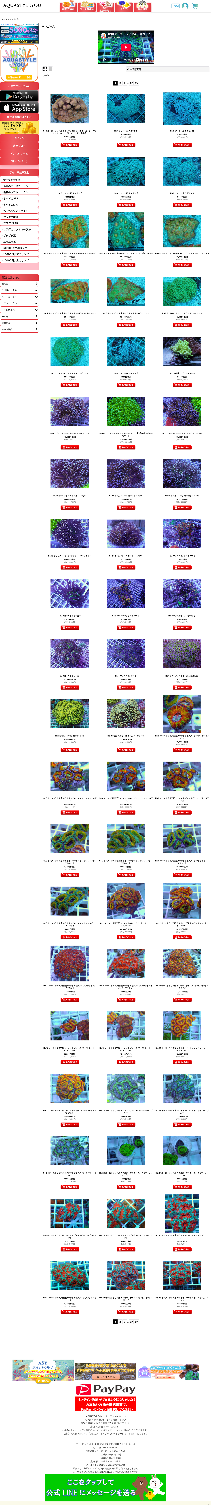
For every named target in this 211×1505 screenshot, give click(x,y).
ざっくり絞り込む (19, 172)
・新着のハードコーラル (14, 186)
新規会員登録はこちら (19, 116)
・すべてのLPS (9, 204)
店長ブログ (19, 145)
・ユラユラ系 (8, 241)
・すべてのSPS (9, 198)
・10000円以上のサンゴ (15, 260)
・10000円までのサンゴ (15, 254)
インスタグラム (19, 153)
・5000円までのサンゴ (14, 248)
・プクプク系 (8, 235)
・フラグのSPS (9, 217)
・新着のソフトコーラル (14, 192)
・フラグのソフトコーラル (16, 229)
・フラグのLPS (9, 223)
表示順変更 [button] (135, 69)
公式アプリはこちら (19, 86)
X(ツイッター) (19, 161)
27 (131, 83)
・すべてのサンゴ (11, 179)
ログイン (19, 138)
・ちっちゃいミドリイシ (14, 210)
